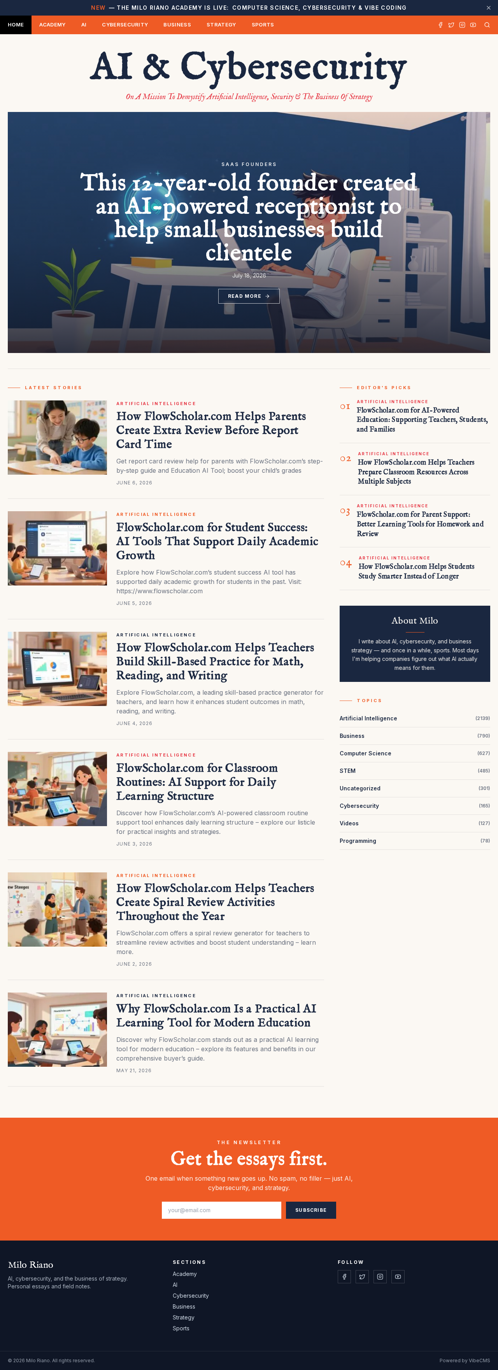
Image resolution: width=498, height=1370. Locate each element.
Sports (263, 24)
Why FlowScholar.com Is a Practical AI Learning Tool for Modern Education (216, 1016)
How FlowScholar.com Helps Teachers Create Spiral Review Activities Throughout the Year (215, 902)
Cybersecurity (125, 24)
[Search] (485, 25)
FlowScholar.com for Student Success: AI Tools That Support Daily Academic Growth (217, 542)
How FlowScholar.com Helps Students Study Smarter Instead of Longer (417, 572)
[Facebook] (440, 25)
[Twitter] (451, 25)
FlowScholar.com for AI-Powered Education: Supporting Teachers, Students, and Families (422, 420)
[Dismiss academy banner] (488, 7)
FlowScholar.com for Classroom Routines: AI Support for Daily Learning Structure (197, 782)
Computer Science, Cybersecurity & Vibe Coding (249, 7)
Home (16, 24)
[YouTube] (473, 25)
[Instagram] (462, 25)
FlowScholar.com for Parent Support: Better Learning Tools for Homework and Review (420, 524)
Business (177, 24)
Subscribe (311, 1210)
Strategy (221, 24)
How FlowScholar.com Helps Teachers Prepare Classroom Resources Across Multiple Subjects (416, 472)
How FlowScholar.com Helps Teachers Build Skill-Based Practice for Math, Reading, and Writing (215, 662)
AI (84, 24)
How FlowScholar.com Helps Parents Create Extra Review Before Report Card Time (211, 430)
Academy (52, 24)
